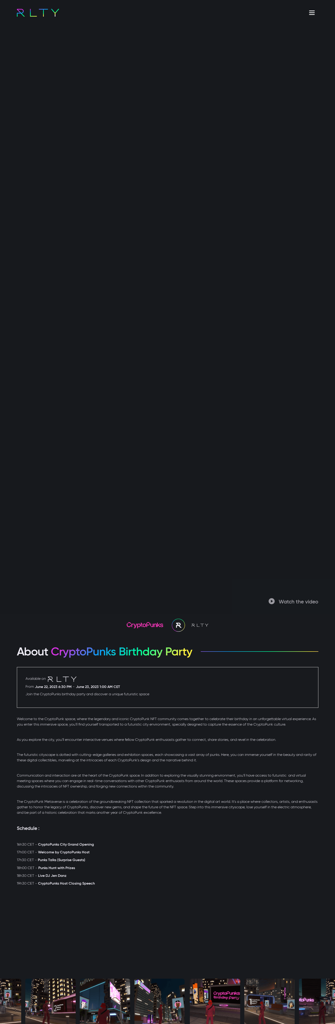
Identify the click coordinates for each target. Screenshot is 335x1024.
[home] (38, 13)
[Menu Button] (312, 12)
